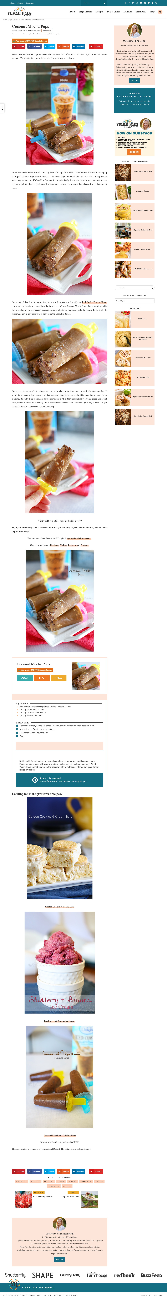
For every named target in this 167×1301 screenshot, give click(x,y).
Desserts (21, 20)
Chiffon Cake (142, 319)
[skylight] (152, 3)
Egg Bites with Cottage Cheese (142, 210)
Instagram (73, 544)
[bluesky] (156, 3)
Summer (67, 1186)
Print (26, 678)
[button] (2, 108)
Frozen (61, 1181)
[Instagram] (133, 3)
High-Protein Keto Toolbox (142, 230)
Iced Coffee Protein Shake (94, 302)
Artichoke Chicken (142, 191)
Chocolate (28, 20)
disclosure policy (55, 34)
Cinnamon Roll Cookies (143, 357)
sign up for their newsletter (79, 538)
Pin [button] (42, 678)
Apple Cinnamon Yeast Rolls (143, 396)
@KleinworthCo (53, 781)
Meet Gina (60, 1259)
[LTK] (148, 3)
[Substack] (145, 3)
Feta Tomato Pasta (142, 377)
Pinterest (85, 544)
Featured (48, 1181)
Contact (20, 3)
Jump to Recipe (47, 30)
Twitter (63, 544)
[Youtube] (141, 3)
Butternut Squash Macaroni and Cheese (142, 338)
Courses (16, 20)
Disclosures (30, 3)
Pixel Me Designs (156, 1295)
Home (5, 20)
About (12, 3)
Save (59, 678)
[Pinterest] (129, 3)
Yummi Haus (19, 11)
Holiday (73, 1181)
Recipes (10, 20)
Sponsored (54, 1186)
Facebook (54, 544)
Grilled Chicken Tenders (142, 249)
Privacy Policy (72, 1295)
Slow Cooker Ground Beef (143, 171)
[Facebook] (125, 3)
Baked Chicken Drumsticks (142, 269)
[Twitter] (137, 3)
